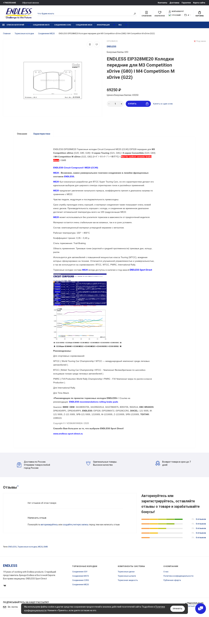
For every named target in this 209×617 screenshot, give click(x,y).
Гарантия (186, 3)
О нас (165, 571)
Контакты (162, 3)
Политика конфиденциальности (178, 576)
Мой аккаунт (178, 11)
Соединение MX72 (41, 25)
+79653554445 (9, 3)
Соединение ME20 (84, 25)
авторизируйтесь (49, 524)
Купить (132, 104)
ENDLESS (12, 547)
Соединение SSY (79, 571)
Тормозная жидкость (128, 580)
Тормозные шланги (127, 576)
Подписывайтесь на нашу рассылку (26, 602)
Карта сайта (199, 3)
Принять (177, 609)
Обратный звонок (30, 3)
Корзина (200, 16)
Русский (176, 15)
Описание (22, 134)
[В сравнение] (90, 44)
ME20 (40, 547)
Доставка (174, 3)
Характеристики (41, 134)
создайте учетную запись (75, 524)
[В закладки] (97, 44)
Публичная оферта (172, 580)
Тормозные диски (126, 571)
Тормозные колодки (27, 547)
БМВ (46, 547)
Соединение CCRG (62, 25)
